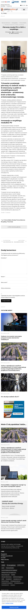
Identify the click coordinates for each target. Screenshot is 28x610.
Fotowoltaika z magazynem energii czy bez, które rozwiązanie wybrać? (13, 485)
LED (3, 568)
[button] (24, 9)
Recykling (3, 221)
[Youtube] (20, 5)
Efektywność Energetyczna (9, 572)
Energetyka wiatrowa (15, 581)
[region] (14, 600)
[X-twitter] (24, 5)
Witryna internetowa (5, 288)
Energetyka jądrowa (18, 583)
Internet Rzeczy (5, 581)
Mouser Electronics (6, 577)
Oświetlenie (8, 579)
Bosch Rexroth (5, 574)
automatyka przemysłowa (9, 570)
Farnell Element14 (5, 585)
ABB (3, 579)
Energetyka (11, 565)
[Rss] (26, 5)
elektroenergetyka (17, 577)
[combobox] (14, 13)
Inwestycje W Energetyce (7, 583)
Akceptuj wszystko (14, 607)
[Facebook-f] (22, 5)
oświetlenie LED (17, 579)
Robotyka (13, 585)
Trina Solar (10, 221)
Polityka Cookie (9, 603)
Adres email (4, 282)
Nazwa (3, 276)
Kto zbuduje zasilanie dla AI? (10, 396)
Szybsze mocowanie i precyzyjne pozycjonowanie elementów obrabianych (11, 338)
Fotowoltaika (7, 220)
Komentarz (4, 258)
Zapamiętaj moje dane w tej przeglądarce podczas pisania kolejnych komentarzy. (13, 296)
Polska (13, 574)
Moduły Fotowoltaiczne (18, 220)
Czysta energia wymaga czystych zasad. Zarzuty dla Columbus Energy (14, 521)
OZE (3, 565)
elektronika (20, 565)
